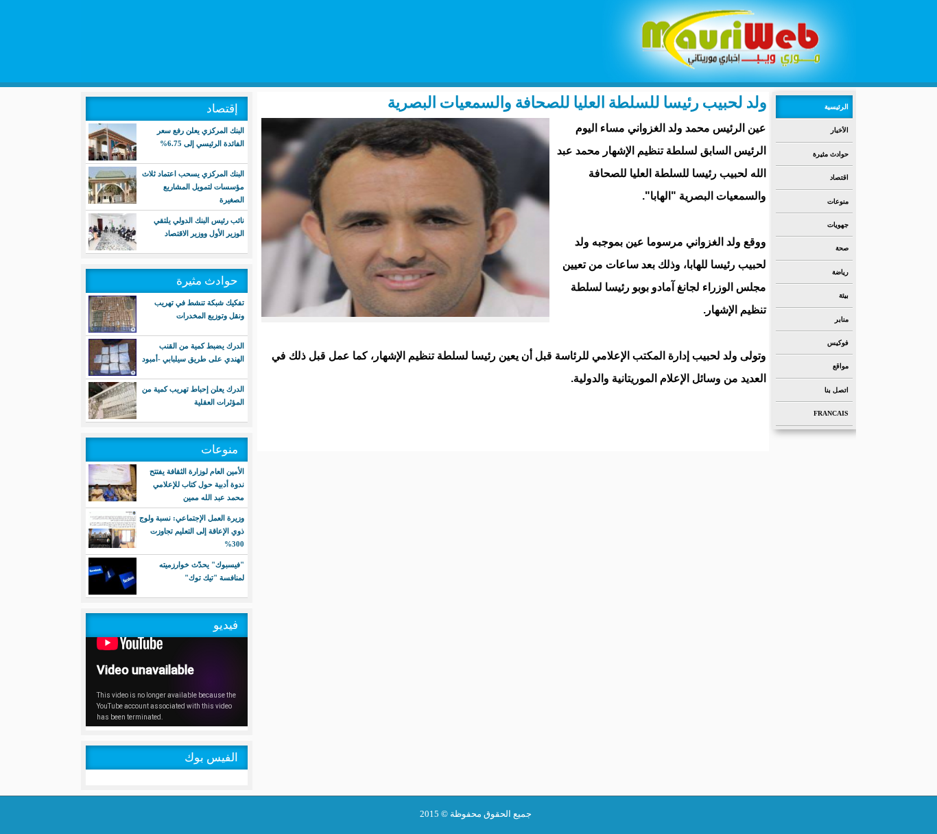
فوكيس (838, 342)
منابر (842, 319)
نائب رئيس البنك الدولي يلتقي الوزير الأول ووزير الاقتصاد (199, 226)
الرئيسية (837, 106)
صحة (842, 248)
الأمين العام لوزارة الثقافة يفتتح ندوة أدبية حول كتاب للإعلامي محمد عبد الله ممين (197, 484)
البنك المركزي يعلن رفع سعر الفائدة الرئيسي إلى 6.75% (200, 136)
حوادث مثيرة (831, 154)
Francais (831, 413)
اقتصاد (839, 177)
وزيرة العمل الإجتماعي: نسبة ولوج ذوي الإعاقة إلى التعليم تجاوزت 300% (191, 531)
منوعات (838, 201)
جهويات (838, 224)
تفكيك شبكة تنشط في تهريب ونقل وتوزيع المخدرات (199, 309)
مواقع (841, 366)
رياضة (840, 272)
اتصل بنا (837, 390)
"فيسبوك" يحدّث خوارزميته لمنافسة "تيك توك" (201, 571)
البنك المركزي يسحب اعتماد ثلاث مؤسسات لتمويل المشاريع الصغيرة (193, 186)
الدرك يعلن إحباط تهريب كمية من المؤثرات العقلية (193, 395)
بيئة (844, 295)
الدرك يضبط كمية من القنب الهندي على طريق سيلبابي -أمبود (193, 352)
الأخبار (840, 130)
